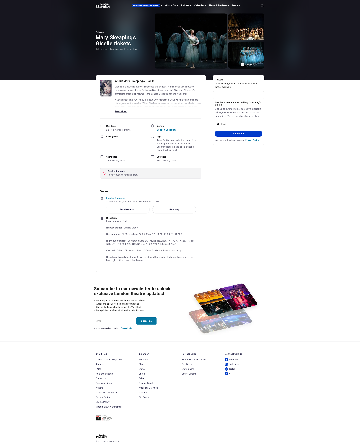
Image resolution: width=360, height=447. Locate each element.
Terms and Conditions (106, 392)
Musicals (143, 359)
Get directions (128, 209)
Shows (142, 369)
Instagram (234, 364)
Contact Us (101, 378)
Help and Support (104, 373)
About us (100, 364)
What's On (170, 5)
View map (174, 209)
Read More (121, 111)
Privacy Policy (252, 140)
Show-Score (188, 369)
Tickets (185, 5)
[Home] (103, 5)
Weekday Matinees (148, 387)
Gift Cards (144, 397)
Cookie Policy (103, 402)
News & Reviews (218, 5)
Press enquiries (104, 383)
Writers (99, 387)
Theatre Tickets (146, 383)
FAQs (98, 369)
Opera (142, 373)
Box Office (187, 364)
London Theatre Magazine (109, 359)
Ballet (141, 378)
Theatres (143, 392)
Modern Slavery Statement (109, 406)
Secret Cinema (189, 373)
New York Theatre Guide (194, 359)
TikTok (232, 369)
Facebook (234, 359)
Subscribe (238, 133)
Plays (141, 364)
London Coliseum (166, 129)
